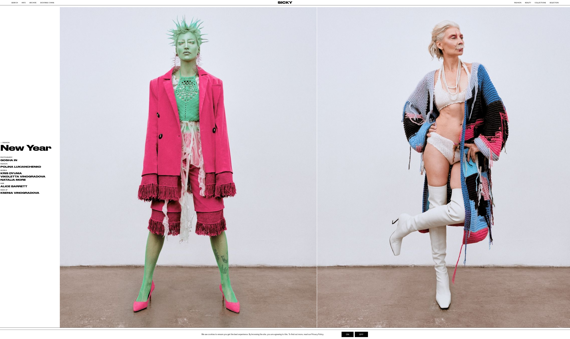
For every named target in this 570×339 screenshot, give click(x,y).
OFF (361, 334)
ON (347, 334)
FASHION (6, 142)
